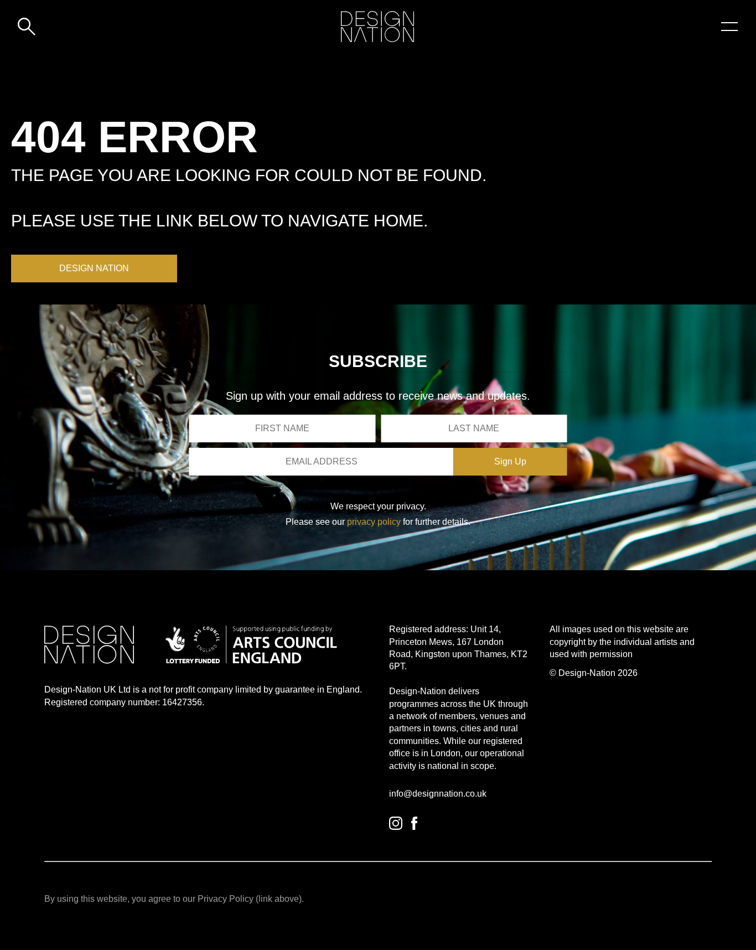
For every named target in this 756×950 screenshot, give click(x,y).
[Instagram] (395, 823)
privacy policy (374, 521)
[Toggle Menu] (729, 27)
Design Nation (94, 268)
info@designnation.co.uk (437, 793)
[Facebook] (414, 823)
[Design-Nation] (377, 26)
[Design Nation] (89, 645)
